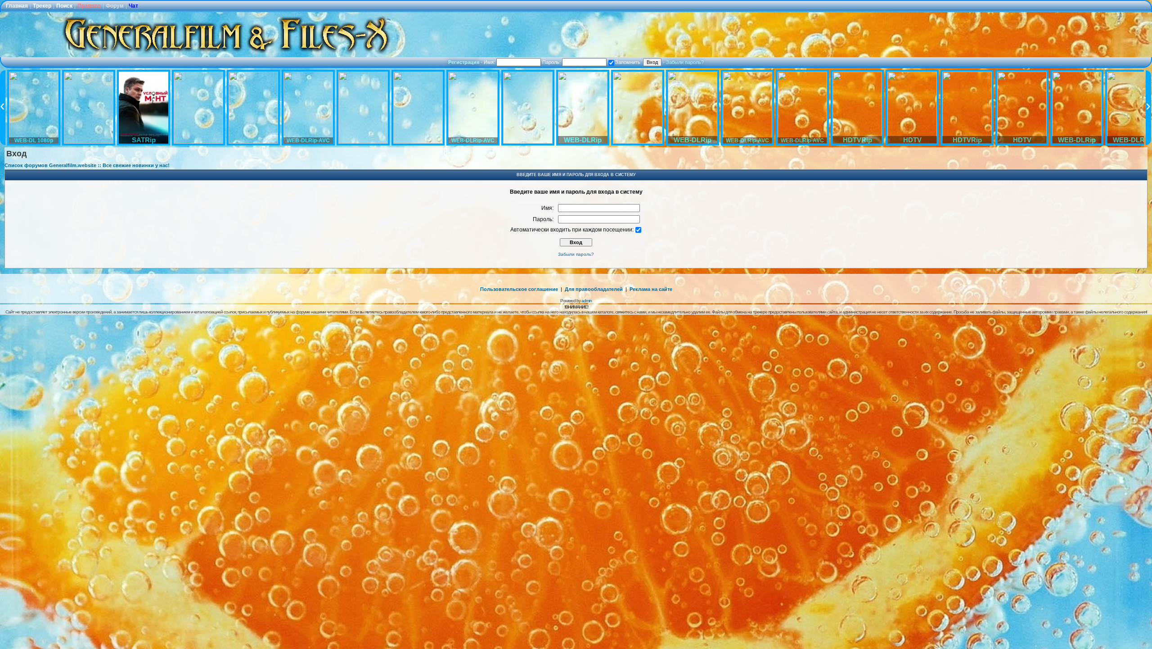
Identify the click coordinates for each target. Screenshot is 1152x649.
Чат (133, 6)
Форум (115, 6)
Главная (17, 6)
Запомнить (627, 62)
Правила (89, 6)
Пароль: (552, 62)
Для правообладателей (594, 289)
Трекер (42, 6)
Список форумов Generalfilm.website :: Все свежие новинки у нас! (87, 165)
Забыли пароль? (685, 62)
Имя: (490, 62)
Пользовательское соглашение (519, 289)
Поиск (64, 6)
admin (586, 300)
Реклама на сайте (651, 289)
